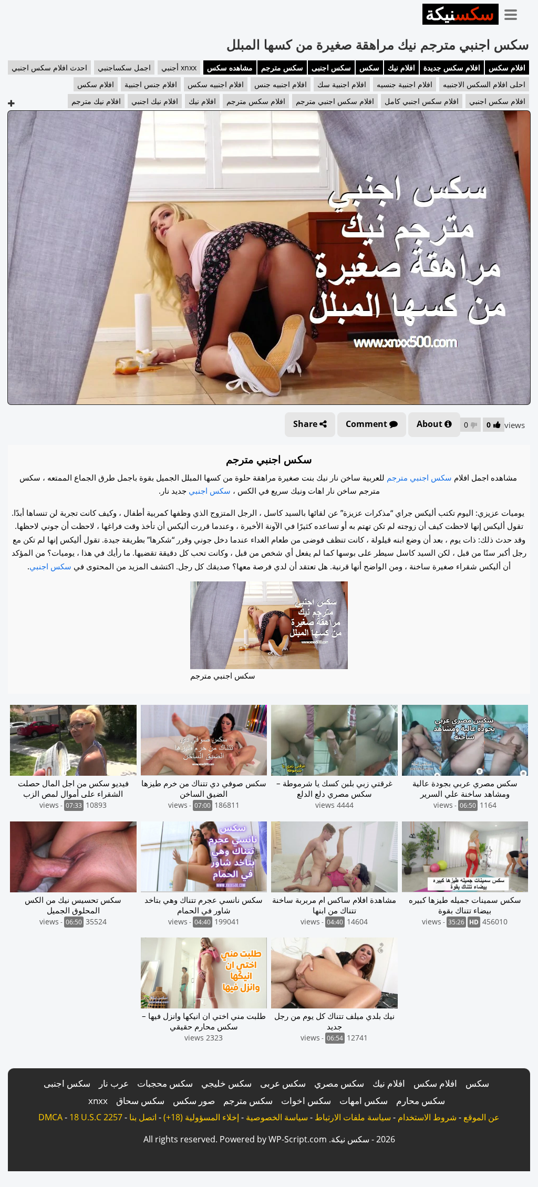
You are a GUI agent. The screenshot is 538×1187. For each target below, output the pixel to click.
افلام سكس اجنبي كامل (422, 101)
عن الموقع (481, 1117)
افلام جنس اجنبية (151, 84)
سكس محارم (420, 1101)
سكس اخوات (306, 1101)
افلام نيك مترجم (96, 101)
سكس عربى (283, 1083)
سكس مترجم (282, 67)
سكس (369, 67)
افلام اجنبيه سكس (216, 84)
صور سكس (194, 1101)
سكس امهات (363, 1101)
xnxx (98, 1101)
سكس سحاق (140, 1101)
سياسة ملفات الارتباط (353, 1117)
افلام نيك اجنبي (154, 101)
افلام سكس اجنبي (497, 101)
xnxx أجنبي (178, 67)
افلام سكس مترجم (255, 101)
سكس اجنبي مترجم (419, 477)
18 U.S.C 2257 (95, 1117)
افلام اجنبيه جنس (280, 84)
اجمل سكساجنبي (124, 67)
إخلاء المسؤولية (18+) (201, 1117)
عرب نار (114, 1083)
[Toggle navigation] (514, 12)
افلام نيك (401, 67)
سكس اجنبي (210, 490)
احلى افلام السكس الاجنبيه (484, 84)
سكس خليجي (226, 1083)
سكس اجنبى (331, 67)
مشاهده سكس (230, 67)
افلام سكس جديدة (451, 67)
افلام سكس (507, 67)
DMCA (50, 1117)
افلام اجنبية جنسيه (404, 84)
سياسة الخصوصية (277, 1117)
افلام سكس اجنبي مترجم (335, 101)
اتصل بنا (143, 1117)
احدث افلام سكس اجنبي (49, 67)
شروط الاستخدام (427, 1117)
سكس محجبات (165, 1083)
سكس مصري (339, 1083)
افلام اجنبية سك (341, 84)
